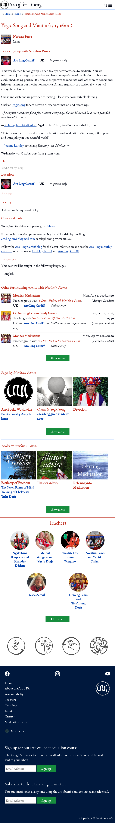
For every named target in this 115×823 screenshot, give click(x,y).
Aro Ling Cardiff (23, 60)
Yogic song (18, 105)
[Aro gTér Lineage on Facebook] (7, 673)
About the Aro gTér (17, 688)
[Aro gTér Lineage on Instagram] (57, 673)
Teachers (10, 700)
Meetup (52, 226)
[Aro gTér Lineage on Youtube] (107, 673)
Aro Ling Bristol (42, 251)
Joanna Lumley (14, 145)
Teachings (11, 705)
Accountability (14, 694)
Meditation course (16, 722)
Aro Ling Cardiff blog (28, 247)
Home (9, 683)
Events (9, 711)
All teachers (57, 619)
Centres (10, 716)
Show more (57, 358)
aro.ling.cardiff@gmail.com (18, 239)
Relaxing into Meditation (20, 125)
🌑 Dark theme (15, 731)
